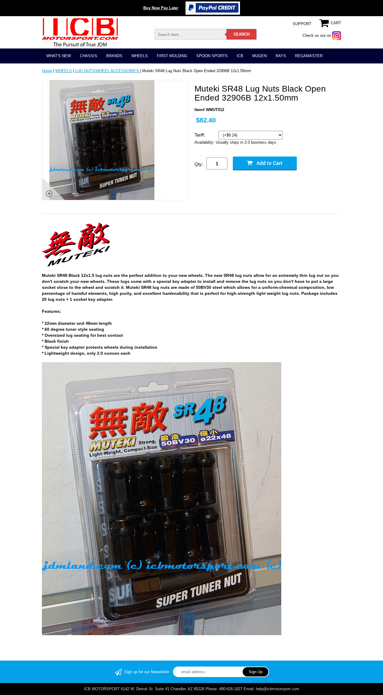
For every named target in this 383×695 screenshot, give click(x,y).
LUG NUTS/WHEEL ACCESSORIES (107, 71)
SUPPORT (302, 24)
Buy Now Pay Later (160, 8)
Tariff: (200, 134)
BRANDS (114, 56)
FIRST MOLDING (172, 56)
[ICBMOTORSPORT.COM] (80, 32)
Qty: (198, 164)
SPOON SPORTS (212, 56)
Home (47, 71)
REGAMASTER (309, 56)
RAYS (281, 56)
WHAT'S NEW (58, 56)
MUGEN (259, 56)
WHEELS (139, 56)
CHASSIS (88, 56)
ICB (240, 56)
